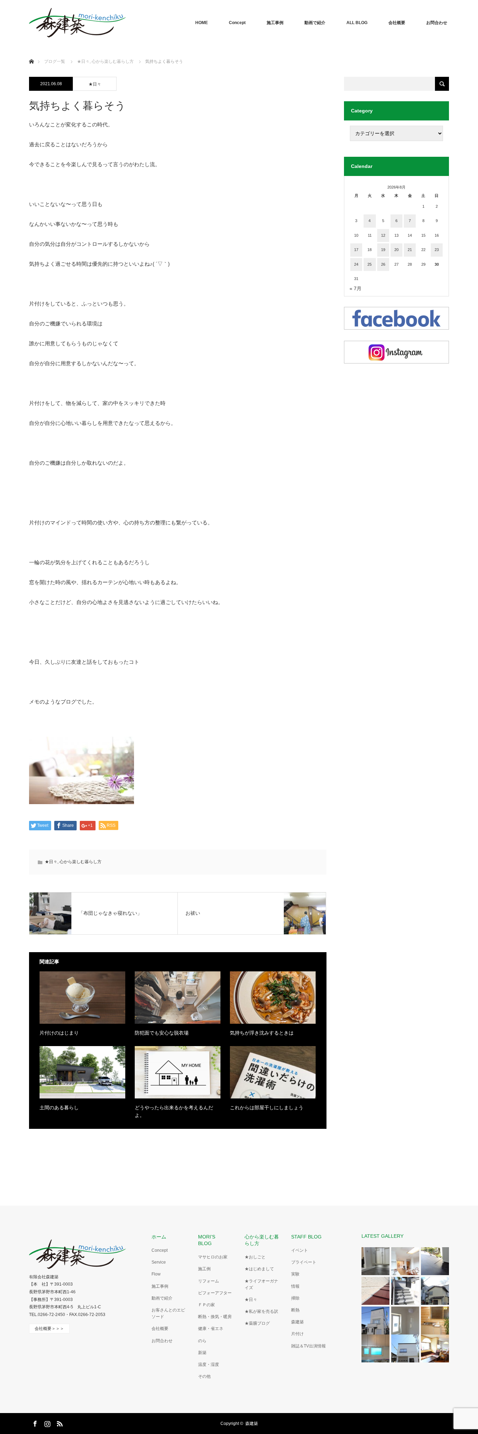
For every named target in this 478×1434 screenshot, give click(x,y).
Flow (156, 1274)
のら (202, 1340)
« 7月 (355, 288)
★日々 (95, 84)
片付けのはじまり (59, 1033)
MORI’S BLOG (209, 1240)
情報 (295, 1286)
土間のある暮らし (59, 1107)
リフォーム (208, 1281)
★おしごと (255, 1257)
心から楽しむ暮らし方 (80, 861)
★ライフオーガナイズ (261, 1284)
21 (410, 250)
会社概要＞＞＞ (49, 1328)
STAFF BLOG (306, 1237)
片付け (297, 1333)
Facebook (34, 1422)
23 (437, 250)
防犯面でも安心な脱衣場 (162, 1033)
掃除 (295, 1298)
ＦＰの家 (206, 1304)
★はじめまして (259, 1268)
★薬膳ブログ (257, 1323)
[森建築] (77, 22)
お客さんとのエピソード (168, 1313)
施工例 (204, 1268)
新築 (202, 1352)
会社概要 (396, 22)
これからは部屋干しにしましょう (266, 1107)
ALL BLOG (356, 22)
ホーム (159, 1237)
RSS (59, 1422)
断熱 (295, 1310)
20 (396, 250)
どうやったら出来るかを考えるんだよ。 (174, 1111)
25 (369, 264)
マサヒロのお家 (212, 1257)
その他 (204, 1376)
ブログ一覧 (54, 61)
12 (383, 235)
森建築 (297, 1321)
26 (383, 264)
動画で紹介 (314, 22)
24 (356, 264)
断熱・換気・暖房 (215, 1316)
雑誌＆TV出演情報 (308, 1346)
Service (159, 1262)
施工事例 (275, 22)
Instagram (46, 1422)
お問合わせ (436, 22)
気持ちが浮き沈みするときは (262, 1033)
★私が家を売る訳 (261, 1311)
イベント (299, 1250)
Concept (237, 22)
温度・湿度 (208, 1364)
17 (356, 250)
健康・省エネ (210, 1328)
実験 (295, 1274)
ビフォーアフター (215, 1292)
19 (383, 250)
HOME (201, 22)
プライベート (303, 1262)
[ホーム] (31, 53)
